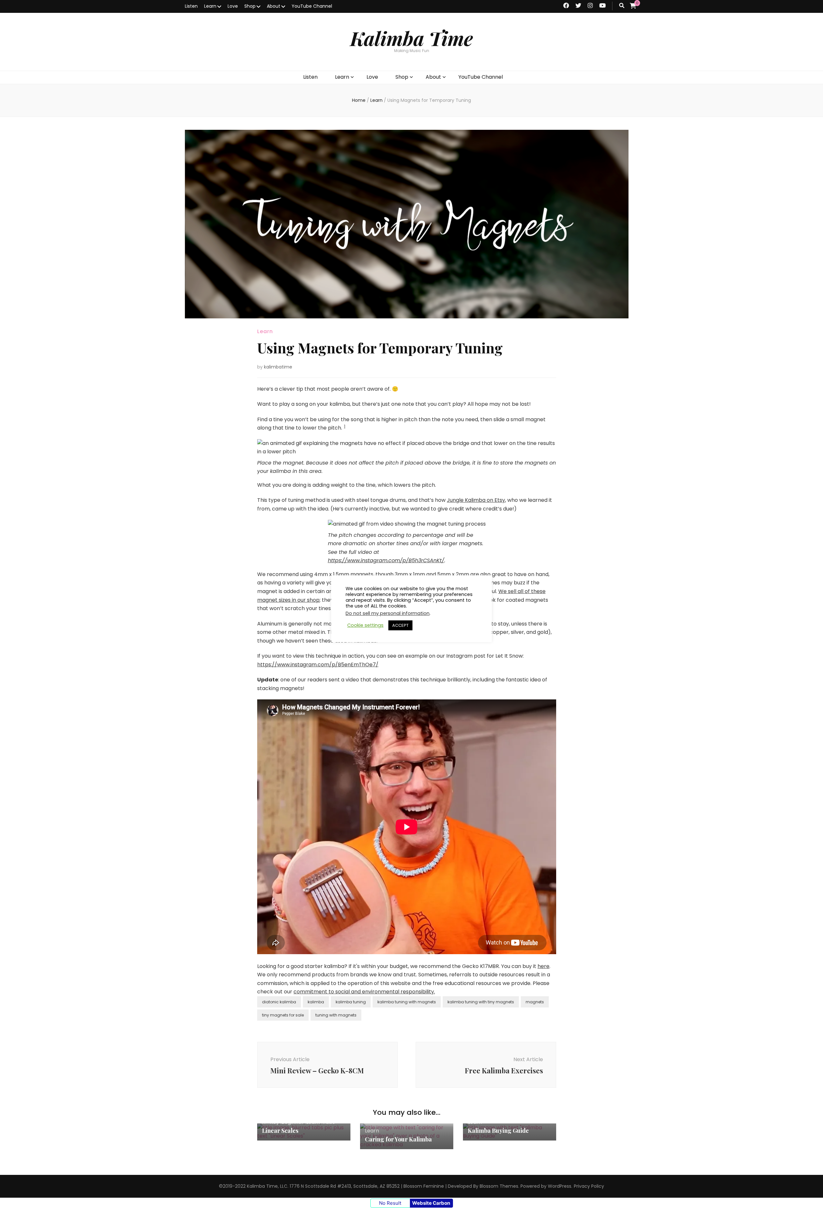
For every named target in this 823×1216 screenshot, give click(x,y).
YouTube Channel (312, 6)
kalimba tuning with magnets (406, 1002)
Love (233, 6)
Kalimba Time (411, 38)
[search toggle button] (621, 6)
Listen (191, 6)
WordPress (559, 1186)
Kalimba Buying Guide (498, 1130)
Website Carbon (431, 1203)
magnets (535, 1002)
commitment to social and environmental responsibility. (364, 991)
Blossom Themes (499, 1186)
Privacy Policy (589, 1186)
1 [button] (344, 426)
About (273, 6)
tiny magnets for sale (283, 1015)
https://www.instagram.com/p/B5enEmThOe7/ (317, 664)
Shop (250, 6)
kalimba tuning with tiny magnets (481, 1002)
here (543, 966)
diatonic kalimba (279, 1002)
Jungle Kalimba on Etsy (476, 500)
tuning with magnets (336, 1015)
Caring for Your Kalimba (398, 1139)
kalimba (316, 1002)
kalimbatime (278, 367)
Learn (210, 6)
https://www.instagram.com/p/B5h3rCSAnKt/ (386, 560)
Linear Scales (280, 1130)
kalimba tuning (351, 1002)
